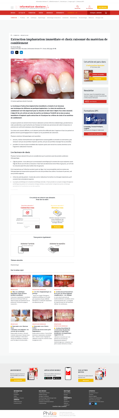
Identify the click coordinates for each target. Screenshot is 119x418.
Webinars (66, 403)
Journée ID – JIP (72, 13)
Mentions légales (93, 396)
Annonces (49, 13)
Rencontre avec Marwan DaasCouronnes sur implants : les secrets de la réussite (20, 328)
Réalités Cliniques (43, 394)
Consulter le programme (95, 134)
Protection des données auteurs (96, 401)
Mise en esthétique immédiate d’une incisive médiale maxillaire (19, 293)
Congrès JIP (67, 405)
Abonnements (67, 392)
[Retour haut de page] (116, 413)
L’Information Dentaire (44, 392)
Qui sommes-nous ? (93, 392)
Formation (31, 13)
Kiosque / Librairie (96, 13)
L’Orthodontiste (42, 403)
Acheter (55, 250)
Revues (13, 13)
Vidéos (41, 13)
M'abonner (57, 227)
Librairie (66, 396)
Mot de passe (20, 223)
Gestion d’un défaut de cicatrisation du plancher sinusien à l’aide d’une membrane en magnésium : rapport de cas (63, 331)
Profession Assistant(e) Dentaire (46, 401)
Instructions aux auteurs (94, 400)
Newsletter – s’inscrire (19, 398)
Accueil (11, 35)
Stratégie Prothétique (44, 396)
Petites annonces (18, 401)
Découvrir (86, 380)
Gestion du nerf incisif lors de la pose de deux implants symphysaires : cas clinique (63, 293)
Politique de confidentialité (95, 398)
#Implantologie (15, 265)
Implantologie (24, 35)
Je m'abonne (102, 7)
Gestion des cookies (59, 406)
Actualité (22, 13)
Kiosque (66, 394)
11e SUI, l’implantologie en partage (41, 292)
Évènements (60, 13)
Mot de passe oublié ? (27, 226)
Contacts (91, 394)
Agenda (65, 399)
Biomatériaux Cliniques (44, 400)
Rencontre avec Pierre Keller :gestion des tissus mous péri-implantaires (41, 328)
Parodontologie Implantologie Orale (47, 398)
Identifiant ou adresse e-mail (19, 219)
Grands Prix (66, 401)
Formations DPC (18, 403)
